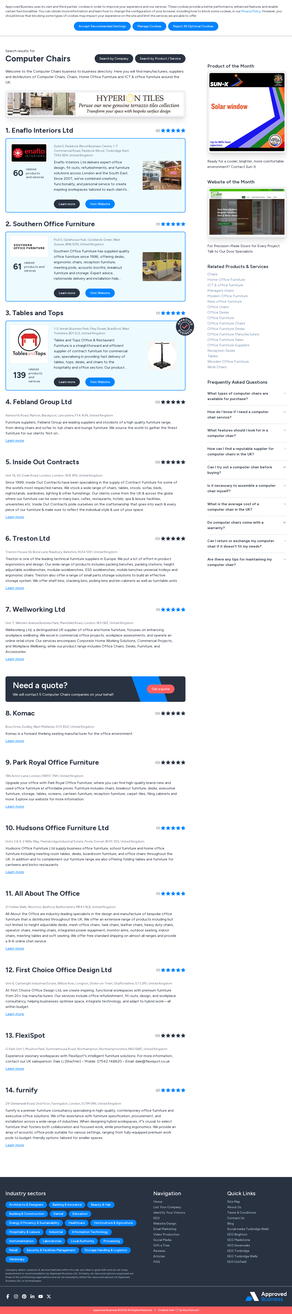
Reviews (159, 1251)
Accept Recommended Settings (102, 26)
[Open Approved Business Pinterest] (24, 1296)
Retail (13, 1250)
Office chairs (218, 307)
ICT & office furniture (225, 285)
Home (157, 1202)
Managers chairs (220, 290)
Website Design (164, 1223)
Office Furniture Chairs (226, 323)
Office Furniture (220, 318)
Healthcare (76, 1223)
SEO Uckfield (236, 1262)
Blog (230, 1223)
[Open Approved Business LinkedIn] (32, 1296)
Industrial (56, 1232)
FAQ (156, 1262)
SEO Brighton (237, 1234)
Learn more (67, 204)
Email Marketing (164, 1229)
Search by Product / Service (160, 59)
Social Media (162, 1240)
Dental (58, 1214)
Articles (159, 1256)
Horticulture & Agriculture (113, 1223)
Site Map (233, 1202)
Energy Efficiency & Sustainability (34, 1223)
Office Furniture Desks (226, 329)
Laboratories (52, 1241)
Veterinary (17, 1259)
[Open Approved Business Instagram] (16, 1296)
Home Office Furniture (226, 279)
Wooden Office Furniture (228, 361)
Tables (212, 356)
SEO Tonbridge (238, 1251)
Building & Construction (26, 1214)
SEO (156, 1218)
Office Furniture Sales (225, 339)
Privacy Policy (251, 11)
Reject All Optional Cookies (193, 26)
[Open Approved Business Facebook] (7, 1296)
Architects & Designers (26, 1205)
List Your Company (167, 1207)
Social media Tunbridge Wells (248, 1229)
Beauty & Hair (101, 1205)
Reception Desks (221, 350)
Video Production (166, 1234)
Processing (111, 1241)
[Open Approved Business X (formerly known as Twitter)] (49, 1296)
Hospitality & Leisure (24, 1232)
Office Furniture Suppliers (228, 345)
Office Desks (218, 312)
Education (80, 1214)
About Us (234, 1207)
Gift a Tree (161, 1245)
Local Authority (82, 1241)
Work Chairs (217, 367)
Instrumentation (21, 1241)
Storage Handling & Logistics (106, 1250)
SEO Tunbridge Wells (242, 1256)
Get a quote (161, 689)
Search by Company (113, 59)
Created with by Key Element (178, 1310)
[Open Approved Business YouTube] (40, 1296)
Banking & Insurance (67, 1205)
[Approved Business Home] (266, 1296)
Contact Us (235, 1218)
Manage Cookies (149, 26)
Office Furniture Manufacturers (233, 334)
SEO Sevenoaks (238, 1245)
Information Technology (90, 1232)
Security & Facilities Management (51, 1250)
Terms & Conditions (241, 1213)
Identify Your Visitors (169, 1213)
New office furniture (224, 301)
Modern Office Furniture (227, 296)
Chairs (212, 274)
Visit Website (100, 204)
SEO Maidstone (238, 1240)
